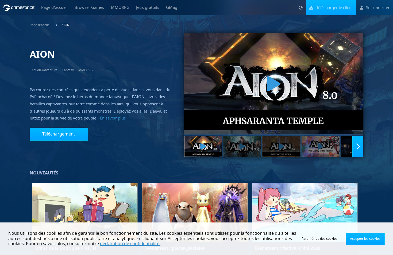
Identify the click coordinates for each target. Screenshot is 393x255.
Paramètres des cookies (319, 238)
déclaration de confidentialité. (130, 244)
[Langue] (300, 7)
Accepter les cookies (365, 238)
